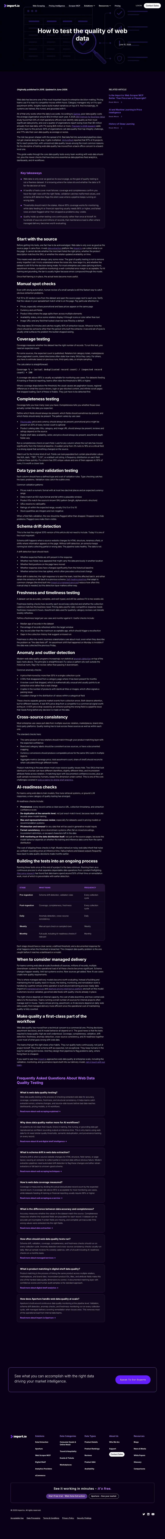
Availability (89, 1469)
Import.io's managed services (64, 582)
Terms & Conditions (51, 1518)
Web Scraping (39, 6)
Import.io (78, 248)
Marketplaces (66, 1465)
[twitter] (143, 1514)
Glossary (137, 1462)
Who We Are (114, 1442)
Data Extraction (41, 1442)
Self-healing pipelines (77, 579)
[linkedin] (148, 1514)
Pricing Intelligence (57, 6)
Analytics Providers (43, 1469)
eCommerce (40, 1475)
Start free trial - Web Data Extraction (67, 1496)
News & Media (140, 1449)
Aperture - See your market (103, 1496)
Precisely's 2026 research (84, 126)
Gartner (76, 114)
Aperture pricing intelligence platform (65, 989)
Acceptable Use (17, 1518)
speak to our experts (133, 1379)
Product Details (91, 1442)
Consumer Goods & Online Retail (68, 1443)
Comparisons (139, 1469)
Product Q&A (90, 1462)
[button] (89, 5)
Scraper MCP (74, 6)
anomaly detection (82, 658)
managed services (35, 989)
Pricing (118, 6)
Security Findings (84, 1518)
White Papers (139, 1455)
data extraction (54, 248)
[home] (12, 5)
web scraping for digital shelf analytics (55, 780)
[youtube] (153, 1514)
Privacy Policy (68, 1518)
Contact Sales (152, 5)
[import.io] (21, 1437)
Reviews (88, 1455)
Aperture (39, 1449)
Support (112, 1449)
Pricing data (25, 421)
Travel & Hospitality (68, 1451)
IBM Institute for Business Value (90, 117)
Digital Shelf (40, 1462)
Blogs (136, 1442)
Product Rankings (92, 1449)
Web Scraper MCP (43, 1455)
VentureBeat (68, 140)
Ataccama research (26, 873)
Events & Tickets (67, 1458)
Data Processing (33, 1518)
